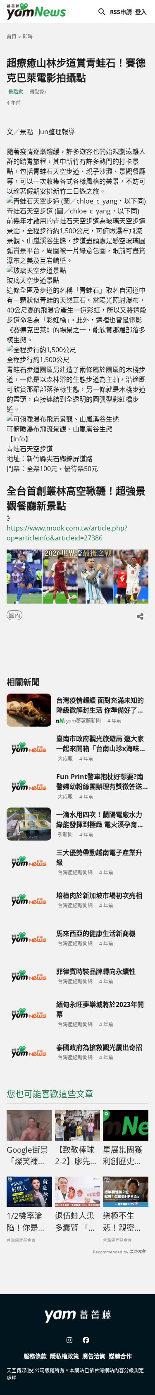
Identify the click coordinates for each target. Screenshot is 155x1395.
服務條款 (35, 1356)
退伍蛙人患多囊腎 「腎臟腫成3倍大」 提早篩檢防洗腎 (75, 1222)
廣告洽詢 (93, 1356)
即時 (28, 36)
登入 (141, 12)
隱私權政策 (64, 1356)
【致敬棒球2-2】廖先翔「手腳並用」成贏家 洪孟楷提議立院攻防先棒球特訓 (76, 1156)
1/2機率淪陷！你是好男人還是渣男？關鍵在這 (26, 1222)
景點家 (15, 91)
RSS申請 (121, 12)
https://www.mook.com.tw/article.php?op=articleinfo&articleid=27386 (67, 532)
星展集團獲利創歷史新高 (122, 1156)
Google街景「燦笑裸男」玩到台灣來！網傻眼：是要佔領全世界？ (28, 1156)
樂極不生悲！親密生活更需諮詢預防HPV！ (122, 1222)
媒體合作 (120, 1356)
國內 (14, 615)
